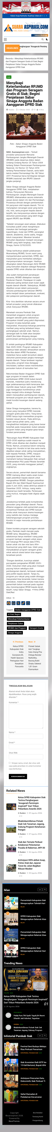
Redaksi (11, 109)
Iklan (23, 907)
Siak (9, 77)
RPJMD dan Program (17, 628)
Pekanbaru (18, 1012)
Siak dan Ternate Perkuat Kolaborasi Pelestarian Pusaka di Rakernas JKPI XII (31, 845)
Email (12, 742)
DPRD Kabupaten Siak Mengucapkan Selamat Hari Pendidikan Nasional (33, 935)
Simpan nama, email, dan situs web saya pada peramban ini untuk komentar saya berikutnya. (25, 766)
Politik (6, 993)
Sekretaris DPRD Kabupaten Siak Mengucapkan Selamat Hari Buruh (33, 951)
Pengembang (38, 1120)
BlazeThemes (14, 1121)
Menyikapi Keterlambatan (19, 619)
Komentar (14, 702)
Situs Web (13, 753)
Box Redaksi (37, 1113)
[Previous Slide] (43, 16)
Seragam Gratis (36, 628)
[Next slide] (46, 16)
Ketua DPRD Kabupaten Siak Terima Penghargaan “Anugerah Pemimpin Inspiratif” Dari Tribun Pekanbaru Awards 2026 (23, 16)
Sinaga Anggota (15, 633)
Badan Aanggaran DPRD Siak (28, 610)
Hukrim (16, 1024)
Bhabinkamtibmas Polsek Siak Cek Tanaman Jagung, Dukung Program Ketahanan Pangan (28, 1030)
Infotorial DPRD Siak (33, 954)
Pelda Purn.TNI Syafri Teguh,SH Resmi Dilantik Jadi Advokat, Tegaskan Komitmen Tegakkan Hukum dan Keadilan (30, 1018)
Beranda (9, 58)
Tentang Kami (37, 1117)
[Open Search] (43, 39)
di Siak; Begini (14, 614)
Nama (12, 732)
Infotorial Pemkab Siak (29, 1053)
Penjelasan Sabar (15, 623)
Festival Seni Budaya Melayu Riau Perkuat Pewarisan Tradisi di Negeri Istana (33, 1049)
